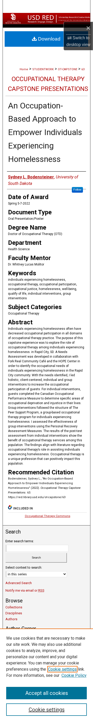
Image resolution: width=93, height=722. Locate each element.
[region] (46, 675)
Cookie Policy (74, 675)
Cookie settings (62, 669)
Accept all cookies (46, 693)
